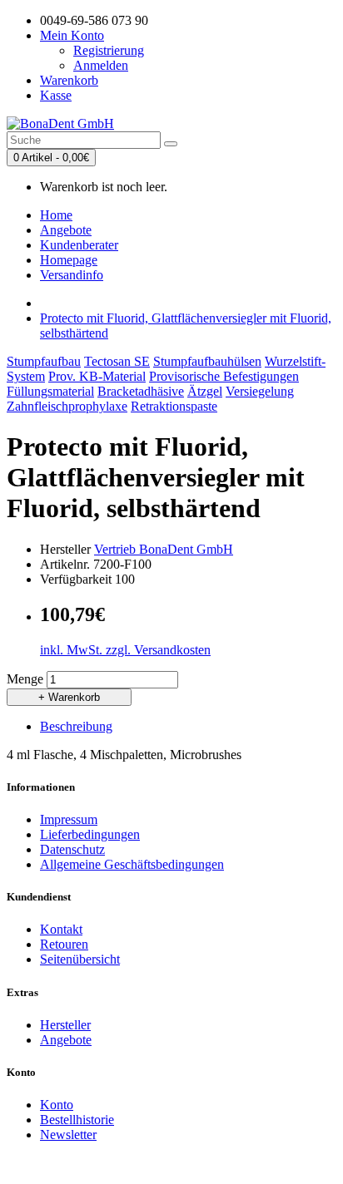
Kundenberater (79, 245)
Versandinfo (71, 275)
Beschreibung (76, 726)
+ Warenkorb (69, 697)
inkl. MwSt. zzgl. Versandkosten (125, 650)
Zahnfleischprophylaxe (67, 406)
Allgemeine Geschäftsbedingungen (132, 864)
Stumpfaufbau (44, 361)
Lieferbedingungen (90, 834)
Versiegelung (260, 391)
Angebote (66, 230)
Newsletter (68, 1134)
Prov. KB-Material (97, 376)
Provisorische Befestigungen (224, 376)
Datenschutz (72, 849)
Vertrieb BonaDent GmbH (163, 549)
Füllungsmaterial (50, 391)
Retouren (64, 944)
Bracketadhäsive (140, 391)
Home (56, 215)
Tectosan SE (117, 361)
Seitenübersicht (80, 959)
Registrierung (108, 50)
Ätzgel (204, 391)
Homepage (68, 260)
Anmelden (100, 65)
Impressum (68, 819)
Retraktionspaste (174, 406)
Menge (25, 679)
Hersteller (65, 1025)
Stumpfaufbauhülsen (207, 361)
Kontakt (61, 929)
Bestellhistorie (77, 1119)
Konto (56, 1105)
